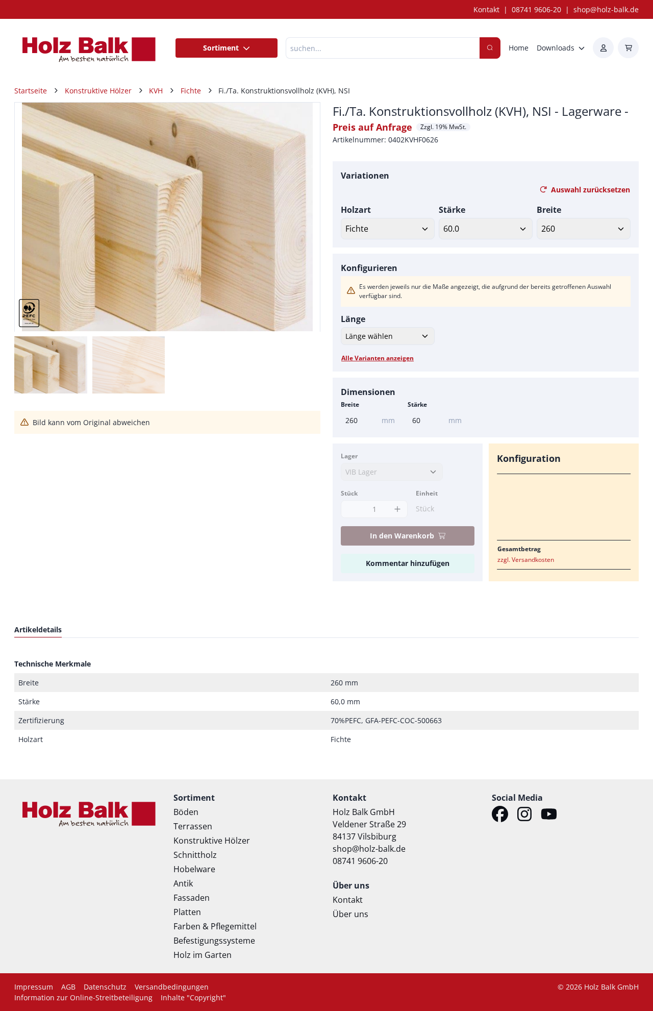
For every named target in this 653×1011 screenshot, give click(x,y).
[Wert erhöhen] (397, 509)
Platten (187, 912)
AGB (68, 987)
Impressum (33, 987)
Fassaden (191, 897)
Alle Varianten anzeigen (377, 358)
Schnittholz (195, 854)
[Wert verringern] (351, 509)
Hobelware (194, 869)
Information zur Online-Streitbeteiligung (83, 997)
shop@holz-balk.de (606, 9)
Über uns (350, 914)
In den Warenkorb (402, 535)
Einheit (427, 493)
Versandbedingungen (172, 987)
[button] (301, 217)
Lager (349, 456)
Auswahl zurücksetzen (590, 189)
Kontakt (486, 9)
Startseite (30, 90)
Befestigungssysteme (214, 940)
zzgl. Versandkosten (525, 559)
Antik (183, 883)
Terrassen (192, 826)
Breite (549, 209)
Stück (349, 493)
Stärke (452, 209)
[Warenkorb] (628, 47)
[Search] (490, 48)
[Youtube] (549, 815)
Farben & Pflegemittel (215, 926)
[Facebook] (500, 815)
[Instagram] (524, 815)
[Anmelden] (603, 47)
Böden (185, 812)
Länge (353, 319)
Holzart (356, 209)
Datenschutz (105, 987)
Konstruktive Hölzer (211, 840)
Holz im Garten (202, 954)
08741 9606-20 (536, 9)
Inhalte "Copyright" (193, 997)
